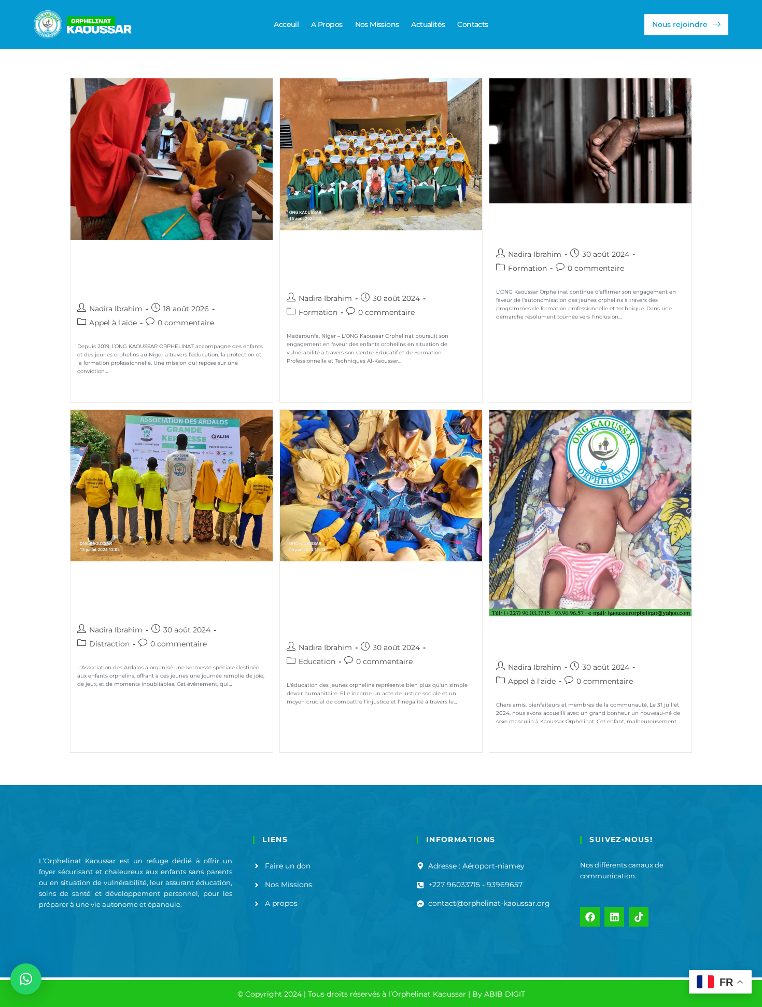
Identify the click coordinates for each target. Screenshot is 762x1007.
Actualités (428, 24)
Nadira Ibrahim (116, 308)
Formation (318, 312)
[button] (25, 979)
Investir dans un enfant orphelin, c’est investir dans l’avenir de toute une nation (163, 271)
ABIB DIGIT (504, 994)
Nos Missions (377, 24)
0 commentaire (186, 322)
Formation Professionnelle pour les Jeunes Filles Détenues (587, 225)
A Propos (326, 24)
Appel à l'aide (113, 322)
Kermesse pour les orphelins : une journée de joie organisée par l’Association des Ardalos (167, 592)
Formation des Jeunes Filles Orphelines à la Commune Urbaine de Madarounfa (366, 261)
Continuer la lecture (113, 390)
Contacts (472, 24)
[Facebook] (590, 917)
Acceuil (286, 24)
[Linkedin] (614, 917)
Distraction (109, 644)
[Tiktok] (638, 917)
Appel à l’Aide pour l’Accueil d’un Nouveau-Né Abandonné (583, 638)
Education (317, 661)
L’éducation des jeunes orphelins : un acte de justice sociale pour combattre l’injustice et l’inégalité (374, 601)
